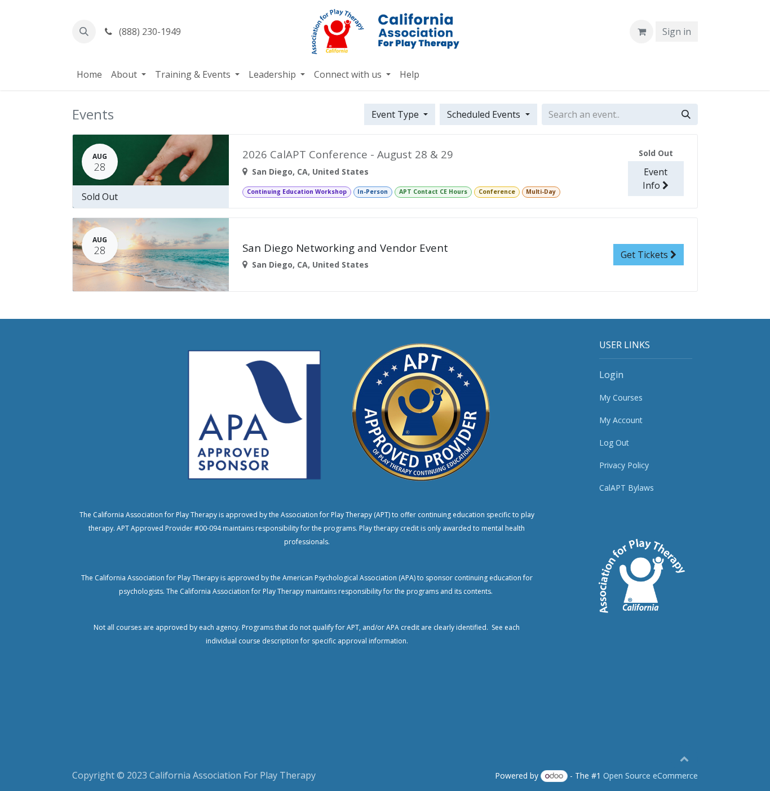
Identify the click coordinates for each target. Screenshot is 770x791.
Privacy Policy (624, 465)
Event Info (655, 179)
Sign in (676, 31)
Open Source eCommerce (650, 775)
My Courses (621, 397)
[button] (84, 31)
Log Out (614, 442)
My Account (621, 420)
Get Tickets (645, 254)
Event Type (396, 114)
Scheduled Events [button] (485, 114)
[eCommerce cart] (641, 31)
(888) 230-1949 (149, 31)
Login (611, 374)
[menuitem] (89, 74)
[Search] (686, 114)
